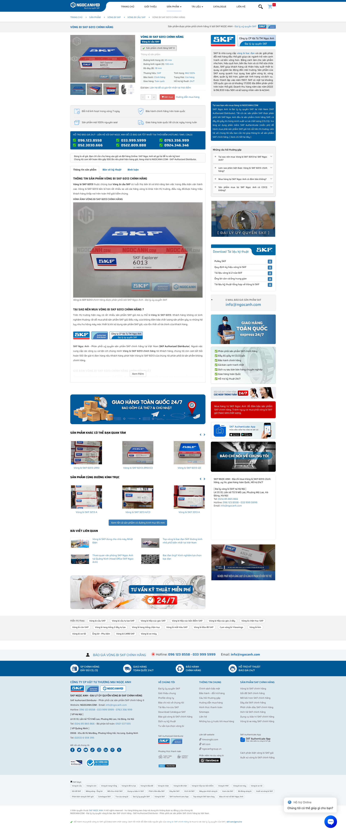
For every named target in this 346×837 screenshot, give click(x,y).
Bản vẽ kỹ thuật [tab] (112, 170)
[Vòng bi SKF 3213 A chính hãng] (86, 497)
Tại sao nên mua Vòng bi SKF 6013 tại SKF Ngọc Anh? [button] (241, 158)
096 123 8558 (231, 502)
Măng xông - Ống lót (94, 791)
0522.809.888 (133, 145)
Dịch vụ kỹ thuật (167, 721)
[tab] (243, 158)
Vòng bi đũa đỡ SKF (204, 627)
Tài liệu (196, 6)
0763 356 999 (124, 710)
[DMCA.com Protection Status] (167, 766)
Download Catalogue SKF (172, 712)
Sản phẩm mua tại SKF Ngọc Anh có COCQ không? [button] (241, 189)
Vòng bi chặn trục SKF (252, 620)
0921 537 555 (123, 724)
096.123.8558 (90, 140)
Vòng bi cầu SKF (136, 17)
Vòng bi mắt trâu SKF (177, 627)
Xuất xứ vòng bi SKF (264, 791)
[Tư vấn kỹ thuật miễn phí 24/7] (137, 592)
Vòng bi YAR (223, 785)
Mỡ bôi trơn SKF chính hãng (255, 698)
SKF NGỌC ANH (96, 810)
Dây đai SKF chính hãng (253, 702)
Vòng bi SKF (114, 17)
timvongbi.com (209, 739)
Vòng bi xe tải (79, 633)
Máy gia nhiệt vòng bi (208, 791)
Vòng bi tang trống (109, 785)
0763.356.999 (176, 140)
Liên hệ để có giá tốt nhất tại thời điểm (170, 87)
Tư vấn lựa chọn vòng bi (171, 726)
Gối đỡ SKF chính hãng (252, 693)
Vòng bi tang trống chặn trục (146, 627)
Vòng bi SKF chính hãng (253, 688)
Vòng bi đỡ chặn (180, 785)
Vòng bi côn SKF (80, 627)
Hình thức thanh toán (210, 707)
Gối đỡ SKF (76, 791)
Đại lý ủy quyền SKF (169, 688)
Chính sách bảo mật (209, 688)
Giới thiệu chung (167, 693)
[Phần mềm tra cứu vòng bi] (209, 760)
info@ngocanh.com (243, 304)
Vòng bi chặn (163, 785)
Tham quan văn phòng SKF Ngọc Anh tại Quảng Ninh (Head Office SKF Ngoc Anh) (113, 558)
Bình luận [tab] (133, 170)
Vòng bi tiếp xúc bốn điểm (203, 785)
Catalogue (219, 6)
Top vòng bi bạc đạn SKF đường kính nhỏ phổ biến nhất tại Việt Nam (182, 540)
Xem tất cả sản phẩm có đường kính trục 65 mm (138, 523)
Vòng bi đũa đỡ (147, 785)
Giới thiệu (150, 6)
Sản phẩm (173, 6)
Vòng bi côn (91, 785)
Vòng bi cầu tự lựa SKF (123, 620)
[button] (260, 7)
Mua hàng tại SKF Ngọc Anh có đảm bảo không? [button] (241, 179)
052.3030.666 (90, 145)
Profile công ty (166, 698)
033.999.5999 (133, 140)
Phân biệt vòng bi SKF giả (83, 796)
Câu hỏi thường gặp (209, 698)
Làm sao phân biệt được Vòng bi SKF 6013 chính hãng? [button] (241, 169)
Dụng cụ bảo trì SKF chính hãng (257, 717)
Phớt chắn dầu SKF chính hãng (256, 707)
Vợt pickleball (219, 735)
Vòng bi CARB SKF (125, 633)
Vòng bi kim (255, 627)
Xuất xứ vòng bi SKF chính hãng (257, 757)
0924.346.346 (176, 145)
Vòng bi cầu (77, 785)
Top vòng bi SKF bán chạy (204, 796)
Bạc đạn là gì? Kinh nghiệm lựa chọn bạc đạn (182, 557)
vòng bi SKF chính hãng (178, 821)
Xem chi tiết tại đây (240, 137)
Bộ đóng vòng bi (245, 791)
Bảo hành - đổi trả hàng (212, 693)
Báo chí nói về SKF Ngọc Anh (231, 796)
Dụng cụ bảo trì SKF (135, 791)
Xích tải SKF (189, 791)
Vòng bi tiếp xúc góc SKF (153, 620)
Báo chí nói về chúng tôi (171, 702)
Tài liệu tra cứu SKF (168, 707)
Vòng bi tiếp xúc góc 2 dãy (222, 620)
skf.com (205, 744)
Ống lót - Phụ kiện (101, 633)
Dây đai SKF (174, 791)
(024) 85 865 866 (228, 499)
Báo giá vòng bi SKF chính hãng (175, 717)
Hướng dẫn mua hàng (187, 97)
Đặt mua (168, 97)
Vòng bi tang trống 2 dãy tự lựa (110, 627)
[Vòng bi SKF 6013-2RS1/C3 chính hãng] (138, 452)
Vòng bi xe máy (149, 633)
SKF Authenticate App (179, 796)
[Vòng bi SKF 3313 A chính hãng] (189, 497)
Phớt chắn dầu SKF (157, 791)
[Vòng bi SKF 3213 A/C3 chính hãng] (138, 497)
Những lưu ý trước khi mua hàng (216, 721)
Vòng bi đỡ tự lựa (129, 785)
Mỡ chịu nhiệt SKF (115, 791)
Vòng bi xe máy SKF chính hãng (257, 721)
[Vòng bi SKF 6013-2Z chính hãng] (189, 452)
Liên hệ (240, 6)
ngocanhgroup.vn (211, 749)
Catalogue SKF (104, 796)
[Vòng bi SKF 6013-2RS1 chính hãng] (86, 452)
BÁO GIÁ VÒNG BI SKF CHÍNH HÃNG (119, 655)
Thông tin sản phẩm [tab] (84, 170)
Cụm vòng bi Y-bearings (231, 627)
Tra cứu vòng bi (122, 796)
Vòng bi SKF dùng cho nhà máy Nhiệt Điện (112, 540)
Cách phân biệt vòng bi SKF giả (256, 753)
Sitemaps (204, 712)
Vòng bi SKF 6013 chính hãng (91, 27)
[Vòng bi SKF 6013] (138, 250)
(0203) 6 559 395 (84, 738)
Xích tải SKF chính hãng (253, 712)
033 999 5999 (249, 502)
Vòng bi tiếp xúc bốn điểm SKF (187, 620)
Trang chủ (127, 6)
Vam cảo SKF (227, 791)
